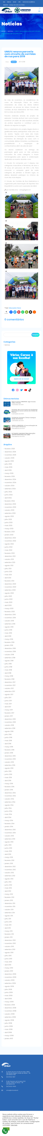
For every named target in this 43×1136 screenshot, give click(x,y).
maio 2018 (8, 670)
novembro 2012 (10, 870)
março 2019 (9, 639)
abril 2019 (8, 636)
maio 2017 (8, 704)
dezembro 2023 (10, 504)
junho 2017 (8, 701)
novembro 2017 (10, 685)
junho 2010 (8, 959)
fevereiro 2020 (10, 612)
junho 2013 (8, 848)
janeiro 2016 (9, 753)
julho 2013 (8, 845)
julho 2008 (8, 1023)
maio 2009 (8, 996)
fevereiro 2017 (9, 713)
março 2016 (9, 747)
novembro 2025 (10, 455)
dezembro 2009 (10, 974)
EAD (4, 2)
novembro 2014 (10, 796)
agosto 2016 (9, 731)
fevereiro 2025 (10, 476)
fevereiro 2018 (9, 679)
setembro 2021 (10, 562)
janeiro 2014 (9, 827)
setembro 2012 (10, 876)
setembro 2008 (10, 1017)
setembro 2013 (10, 839)
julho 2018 (8, 664)
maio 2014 (8, 814)
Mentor (9, 2)
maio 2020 (8, 602)
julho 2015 (8, 771)
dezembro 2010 (10, 940)
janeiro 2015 (9, 790)
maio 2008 (8, 1029)
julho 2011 (8, 919)
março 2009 (9, 1002)
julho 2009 (8, 989)
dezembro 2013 (10, 830)
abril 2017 (8, 707)
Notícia (7, 345)
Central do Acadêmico (29, 2)
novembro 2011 (10, 906)
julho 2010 (8, 956)
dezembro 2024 (10, 479)
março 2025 (9, 473)
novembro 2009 (10, 977)
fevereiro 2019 (9, 642)
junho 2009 (9, 992)
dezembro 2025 (10, 452)
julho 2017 (8, 698)
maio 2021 (8, 575)
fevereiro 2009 (10, 1005)
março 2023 (9, 529)
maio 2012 (8, 888)
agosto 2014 (9, 805)
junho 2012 (8, 885)
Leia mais (14, 1125)
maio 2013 (8, 851)
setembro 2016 (10, 728)
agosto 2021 (9, 566)
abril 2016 (8, 744)
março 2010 (9, 968)
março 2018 (9, 676)
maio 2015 (8, 777)
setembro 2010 (10, 949)
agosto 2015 (9, 768)
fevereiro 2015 (9, 787)
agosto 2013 (9, 842)
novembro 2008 (10, 1011)
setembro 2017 (10, 691)
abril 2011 (8, 928)
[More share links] (34, 312)
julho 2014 (8, 808)
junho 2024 (8, 495)
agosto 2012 (9, 879)
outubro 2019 (9, 621)
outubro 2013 (9, 836)
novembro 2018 (10, 651)
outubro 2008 (9, 1014)
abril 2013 (8, 854)
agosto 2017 (9, 694)
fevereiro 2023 (10, 532)
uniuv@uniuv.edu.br (12, 1090)
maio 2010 (8, 962)
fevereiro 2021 (9, 581)
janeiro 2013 (9, 863)
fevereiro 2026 (10, 449)
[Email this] (30, 312)
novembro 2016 (10, 722)
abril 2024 (8, 498)
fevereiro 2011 (9, 934)
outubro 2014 (9, 799)
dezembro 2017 (10, 682)
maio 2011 (8, 925)
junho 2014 (8, 811)
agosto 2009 (9, 986)
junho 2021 (8, 572)
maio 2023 (8, 526)
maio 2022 (8, 550)
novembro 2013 (10, 833)
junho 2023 (8, 523)
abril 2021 (8, 578)
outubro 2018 (9, 655)
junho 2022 (8, 547)
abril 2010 (8, 965)
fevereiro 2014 (9, 824)
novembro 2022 (10, 541)
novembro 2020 (10, 587)
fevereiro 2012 (9, 897)
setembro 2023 (10, 513)
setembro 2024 (10, 489)
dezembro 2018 (10, 648)
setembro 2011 (10, 913)
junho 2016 (8, 737)
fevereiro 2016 (9, 750)
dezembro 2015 (10, 756)
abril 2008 (8, 1032)
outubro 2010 (9, 946)
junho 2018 (8, 667)
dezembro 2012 (10, 867)
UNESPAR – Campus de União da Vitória (13, 5)
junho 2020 (8, 599)
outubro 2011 (9, 910)
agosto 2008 (9, 1020)
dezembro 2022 (10, 538)
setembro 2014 (10, 802)
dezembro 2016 (10, 719)
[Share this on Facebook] (11, 312)
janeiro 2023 (9, 535)
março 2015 (9, 784)
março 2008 (9, 1036)
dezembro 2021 (10, 556)
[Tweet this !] (14, 312)
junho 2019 (8, 630)
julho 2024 (8, 492)
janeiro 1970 (9, 1039)
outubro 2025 (9, 458)
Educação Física (15, 308)
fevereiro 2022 (10, 553)
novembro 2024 (10, 483)
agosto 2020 (9, 593)
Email (14, 2)
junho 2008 (9, 1026)
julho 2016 (8, 734)
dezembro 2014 (10, 793)
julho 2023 (8, 519)
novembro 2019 (10, 618)
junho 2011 (8, 922)
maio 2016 (8, 741)
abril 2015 (8, 781)
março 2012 (9, 894)
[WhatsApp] (22, 312)
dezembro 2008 (10, 1008)
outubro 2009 (9, 980)
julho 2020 (8, 596)
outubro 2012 (9, 873)
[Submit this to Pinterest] (18, 312)
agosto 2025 (9, 461)
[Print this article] (26, 312)
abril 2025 (8, 470)
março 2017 (9, 710)
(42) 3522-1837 (10, 1077)
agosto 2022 (9, 544)
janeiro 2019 (9, 645)
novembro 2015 (10, 759)
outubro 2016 (9, 725)
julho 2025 (8, 464)
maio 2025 (8, 467)
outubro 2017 (9, 688)
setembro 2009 (10, 983)
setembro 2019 (10, 624)
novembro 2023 (10, 507)
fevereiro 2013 (9, 860)
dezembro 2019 (10, 615)
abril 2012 (8, 891)
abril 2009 (8, 999)
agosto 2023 (9, 516)
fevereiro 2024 (10, 501)
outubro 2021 (9, 559)
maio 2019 (8, 633)
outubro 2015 (9, 762)
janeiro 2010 (9, 971)
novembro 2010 (10, 943)
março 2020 (9, 608)
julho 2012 (8, 882)
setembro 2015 (10, 765)
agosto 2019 (9, 627)
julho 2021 (8, 569)
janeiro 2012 (9, 900)
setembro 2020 (10, 590)
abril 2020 (8, 605)
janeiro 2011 (8, 937)
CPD (19, 2)
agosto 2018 (9, 661)
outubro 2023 (9, 510)
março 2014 (9, 820)
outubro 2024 (9, 486)
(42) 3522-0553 (11, 1086)
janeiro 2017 (9, 716)
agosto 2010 (9, 953)
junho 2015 (8, 774)
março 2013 (9, 857)
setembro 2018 (10, 658)
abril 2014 (8, 817)
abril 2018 (8, 673)
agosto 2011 (9, 916)
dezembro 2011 (10, 903)
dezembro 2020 (10, 584)
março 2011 (8, 931)
